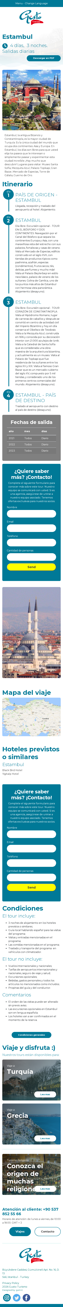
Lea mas (45, 1094)
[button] (6, 634)
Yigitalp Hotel (10, 773)
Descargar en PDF (43, 58)
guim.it (19, 1290)
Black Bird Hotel (12, 770)
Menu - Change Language (31, 3)
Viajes (20, 1231)
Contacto (47, 1231)
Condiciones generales (31, 1035)
